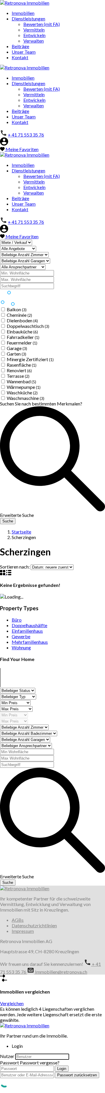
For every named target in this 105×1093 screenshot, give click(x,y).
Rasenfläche (21, 365)
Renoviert (19, 370)
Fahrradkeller (23, 337)
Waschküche (22, 392)
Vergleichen (12, 1003)
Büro (17, 619)
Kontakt (20, 57)
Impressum (23, 931)
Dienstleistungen (28, 18)
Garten (16, 353)
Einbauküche (22, 331)
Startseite (21, 531)
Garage (17, 348)
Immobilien (23, 13)
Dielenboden (22, 320)
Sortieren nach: (15, 566)
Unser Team (24, 52)
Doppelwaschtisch (28, 326)
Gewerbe (21, 636)
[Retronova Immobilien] (24, 3)
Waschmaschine (25, 398)
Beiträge (20, 46)
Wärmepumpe (24, 387)
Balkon (17, 309)
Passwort (9, 1062)
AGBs (18, 920)
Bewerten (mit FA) (41, 24)
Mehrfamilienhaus (30, 642)
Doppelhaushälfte (29, 625)
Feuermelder (22, 342)
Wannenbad (21, 381)
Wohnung (21, 647)
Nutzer (7, 1056)
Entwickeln (34, 35)
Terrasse (18, 376)
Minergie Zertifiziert (30, 359)
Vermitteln (34, 29)
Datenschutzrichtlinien (34, 925)
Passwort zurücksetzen (77, 1075)
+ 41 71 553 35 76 (26, 134)
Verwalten (33, 40)
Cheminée (19, 315)
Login (61, 1068)
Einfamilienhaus (27, 631)
